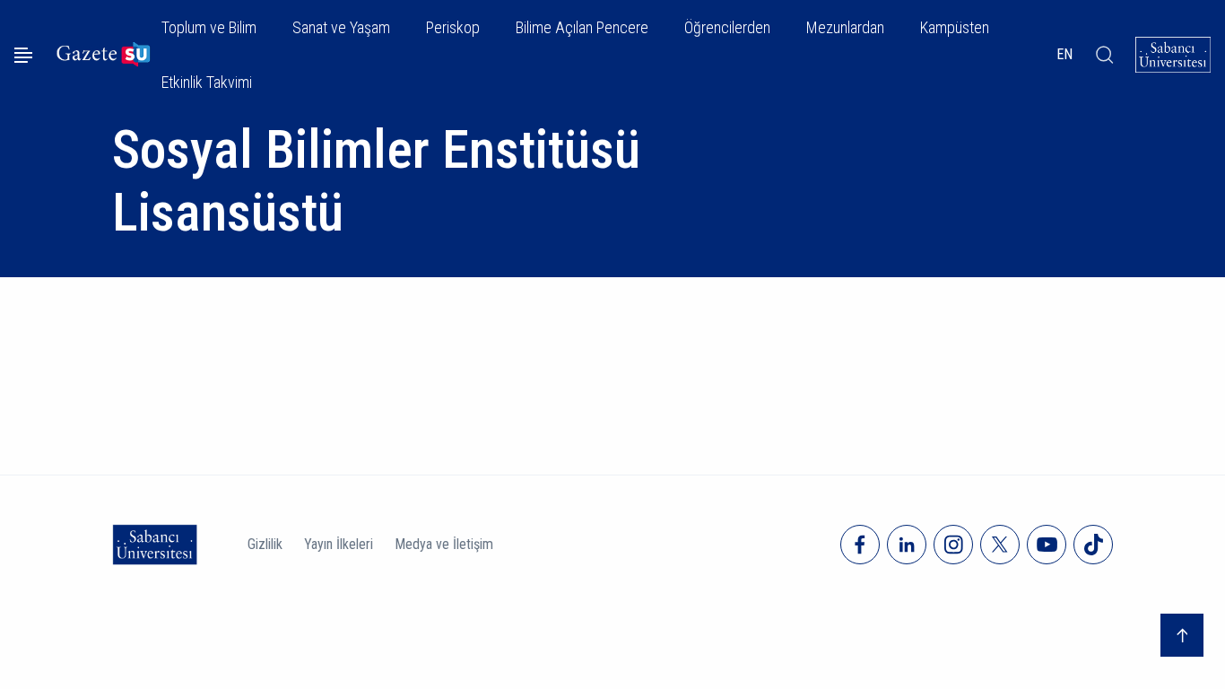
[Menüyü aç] (23, 55)
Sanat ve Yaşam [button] (341, 27)
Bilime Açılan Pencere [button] (582, 27)
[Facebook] (860, 544)
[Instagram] (953, 544)
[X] (1000, 544)
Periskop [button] (453, 27)
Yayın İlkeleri (338, 544)
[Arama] (1104, 54)
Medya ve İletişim (444, 544)
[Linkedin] (906, 544)
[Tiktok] (1093, 544)
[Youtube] (1046, 544)
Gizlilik (265, 544)
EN (1064, 54)
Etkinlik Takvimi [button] (206, 82)
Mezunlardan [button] (845, 27)
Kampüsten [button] (954, 27)
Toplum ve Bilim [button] (208, 27)
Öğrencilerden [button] (727, 27)
